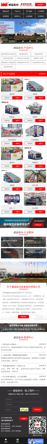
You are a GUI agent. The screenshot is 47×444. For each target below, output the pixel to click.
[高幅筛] (35, 85)
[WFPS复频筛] (35, 176)
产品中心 (18, 11)
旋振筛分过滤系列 (23, 58)
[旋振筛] (35, 107)
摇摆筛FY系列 (38, 58)
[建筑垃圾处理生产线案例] (35, 258)
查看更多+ (42, 74)
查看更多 (23, 317)
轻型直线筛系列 (8, 58)
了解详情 (6, 98)
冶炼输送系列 (23, 54)
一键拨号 (17, 98)
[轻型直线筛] (12, 130)
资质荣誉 (6, 16)
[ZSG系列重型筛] (35, 199)
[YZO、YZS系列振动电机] (12, 199)
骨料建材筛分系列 (23, 62)
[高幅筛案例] (12, 258)
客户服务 (29, 11)
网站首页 (6, 11)
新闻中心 (18, 16)
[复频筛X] (12, 107)
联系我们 (40, 4)
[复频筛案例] (35, 246)
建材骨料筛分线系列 (8, 54)
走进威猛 (29, 16)
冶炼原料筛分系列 (38, 62)
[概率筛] (12, 85)
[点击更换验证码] (24, 409)
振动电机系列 (8, 67)
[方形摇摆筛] (35, 130)
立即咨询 (38, 225)
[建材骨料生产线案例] (12, 246)
